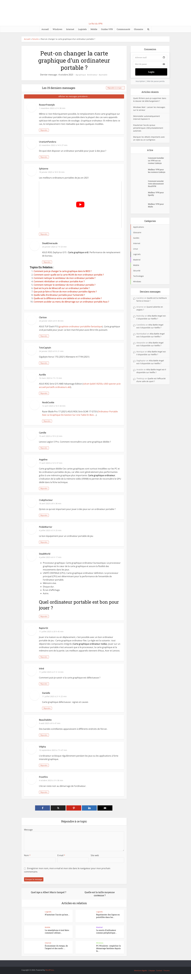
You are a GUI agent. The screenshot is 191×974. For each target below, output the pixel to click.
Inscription (140, 81)
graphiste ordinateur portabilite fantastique (80, 326)
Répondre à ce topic (114, 88)
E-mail (61, 855)
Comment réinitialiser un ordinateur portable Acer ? (59, 281)
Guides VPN (107, 29)
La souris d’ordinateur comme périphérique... (106, 931)
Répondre (43, 130)
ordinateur (93, 75)
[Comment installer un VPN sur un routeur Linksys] (140, 160)
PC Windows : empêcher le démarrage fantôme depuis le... (108, 948)
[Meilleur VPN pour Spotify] (140, 195)
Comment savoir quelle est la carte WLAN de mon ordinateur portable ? (69, 274)
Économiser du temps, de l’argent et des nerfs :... (56, 947)
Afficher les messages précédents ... (74, 96)
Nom (27, 855)
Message (28, 829)
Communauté (123, 29)
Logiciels (82, 29)
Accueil (45, 29)
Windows (57, 29)
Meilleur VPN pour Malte (156, 205)
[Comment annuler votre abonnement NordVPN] (140, 183)
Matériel (99, 927)
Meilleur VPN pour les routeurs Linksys (156, 170)
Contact (159, 970)
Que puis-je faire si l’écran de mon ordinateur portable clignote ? (65, 291)
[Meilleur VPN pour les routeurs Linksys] (140, 172)
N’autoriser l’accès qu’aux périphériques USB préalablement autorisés (148, 128)
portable (103, 75)
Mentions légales (140, 970)
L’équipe (151, 970)
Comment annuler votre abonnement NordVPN (156, 183)
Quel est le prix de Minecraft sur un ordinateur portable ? (62, 288)
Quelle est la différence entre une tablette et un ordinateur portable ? (68, 298)
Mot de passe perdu (156, 81)
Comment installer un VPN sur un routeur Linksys (156, 160)
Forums (35, 39)
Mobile (94, 29)
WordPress (49, 970)
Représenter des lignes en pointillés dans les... (108, 915)
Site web (95, 855)
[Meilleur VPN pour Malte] (140, 206)
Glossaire (138, 29)
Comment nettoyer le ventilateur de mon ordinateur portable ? (64, 278)
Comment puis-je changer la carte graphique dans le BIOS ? (62, 271)
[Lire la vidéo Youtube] (80, 204)
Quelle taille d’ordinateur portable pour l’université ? (59, 295)
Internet (70, 29)
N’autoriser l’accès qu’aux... (57, 914)
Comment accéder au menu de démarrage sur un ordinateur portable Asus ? (71, 301)
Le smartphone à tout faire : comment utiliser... (57, 931)
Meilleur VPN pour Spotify (156, 193)
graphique (81, 75)
